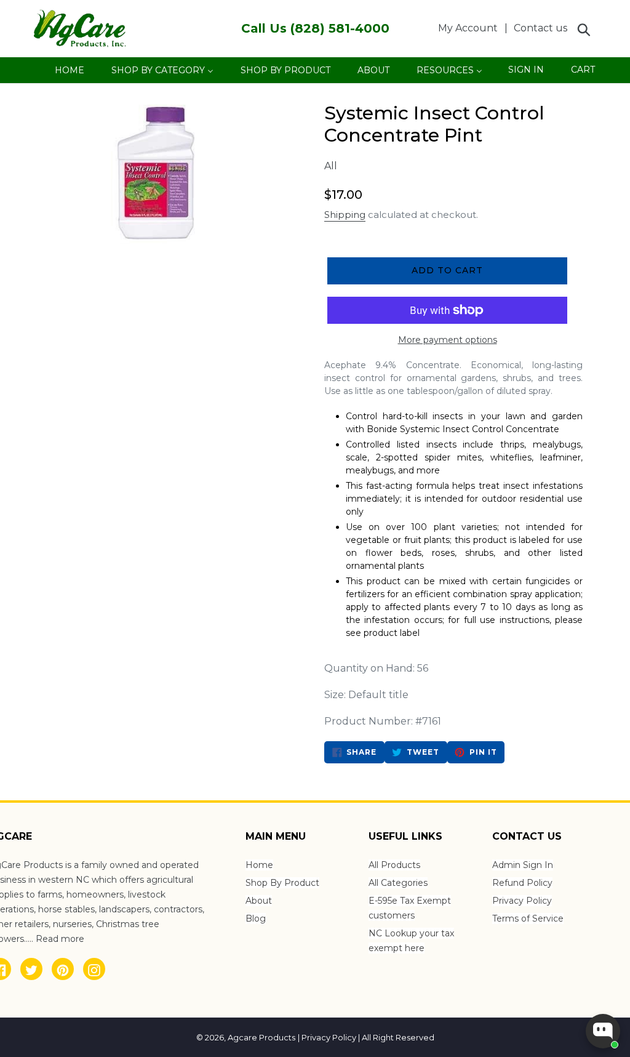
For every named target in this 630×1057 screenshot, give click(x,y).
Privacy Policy (522, 900)
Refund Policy (522, 882)
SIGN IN (526, 73)
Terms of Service (528, 918)
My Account (471, 28)
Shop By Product (282, 882)
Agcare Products (261, 1037)
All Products (394, 864)
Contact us (540, 28)
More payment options (447, 339)
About (258, 900)
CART (582, 72)
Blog (255, 918)
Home (259, 864)
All (330, 166)
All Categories (398, 882)
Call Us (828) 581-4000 (315, 28)
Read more (60, 938)
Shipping (344, 214)
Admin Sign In (522, 864)
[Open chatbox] (603, 1031)
